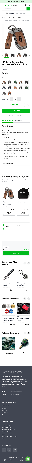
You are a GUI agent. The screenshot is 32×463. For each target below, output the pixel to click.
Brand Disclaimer (7, 434)
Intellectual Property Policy (9, 436)
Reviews (4, 415)
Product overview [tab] (7, 120)
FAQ (3, 438)
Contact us (5, 412)
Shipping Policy (6, 427)
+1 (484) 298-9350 (15, 394)
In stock (5, 69)
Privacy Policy (6, 425)
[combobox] (16, 8)
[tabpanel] (16, 144)
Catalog (4, 408)
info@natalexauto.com (16, 391)
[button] (8, 201)
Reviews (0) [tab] (18, 120)
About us (4, 410)
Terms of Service (7, 431)
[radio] (2, 67)
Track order (5, 405)
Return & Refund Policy (8, 429)
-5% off (6, 247)
